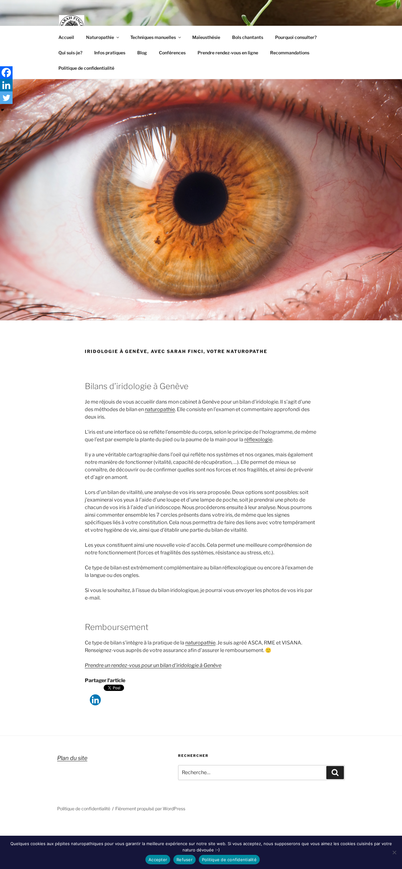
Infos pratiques (109, 52)
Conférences (172, 52)
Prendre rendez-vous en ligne (228, 52)
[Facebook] (6, 72)
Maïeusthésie (206, 37)
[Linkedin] (95, 695)
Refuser (185, 859)
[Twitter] (6, 97)
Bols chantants (247, 37)
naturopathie (160, 409)
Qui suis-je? (70, 52)
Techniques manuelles (153, 37)
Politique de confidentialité (86, 68)
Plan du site (72, 758)
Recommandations (289, 52)
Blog (142, 52)
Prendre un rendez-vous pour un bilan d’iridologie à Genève (153, 665)
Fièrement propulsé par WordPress (150, 808)
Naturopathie (100, 37)
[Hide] (2, 109)
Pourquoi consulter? (296, 37)
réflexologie (258, 440)
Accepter (158, 859)
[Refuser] (394, 852)
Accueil (66, 37)
